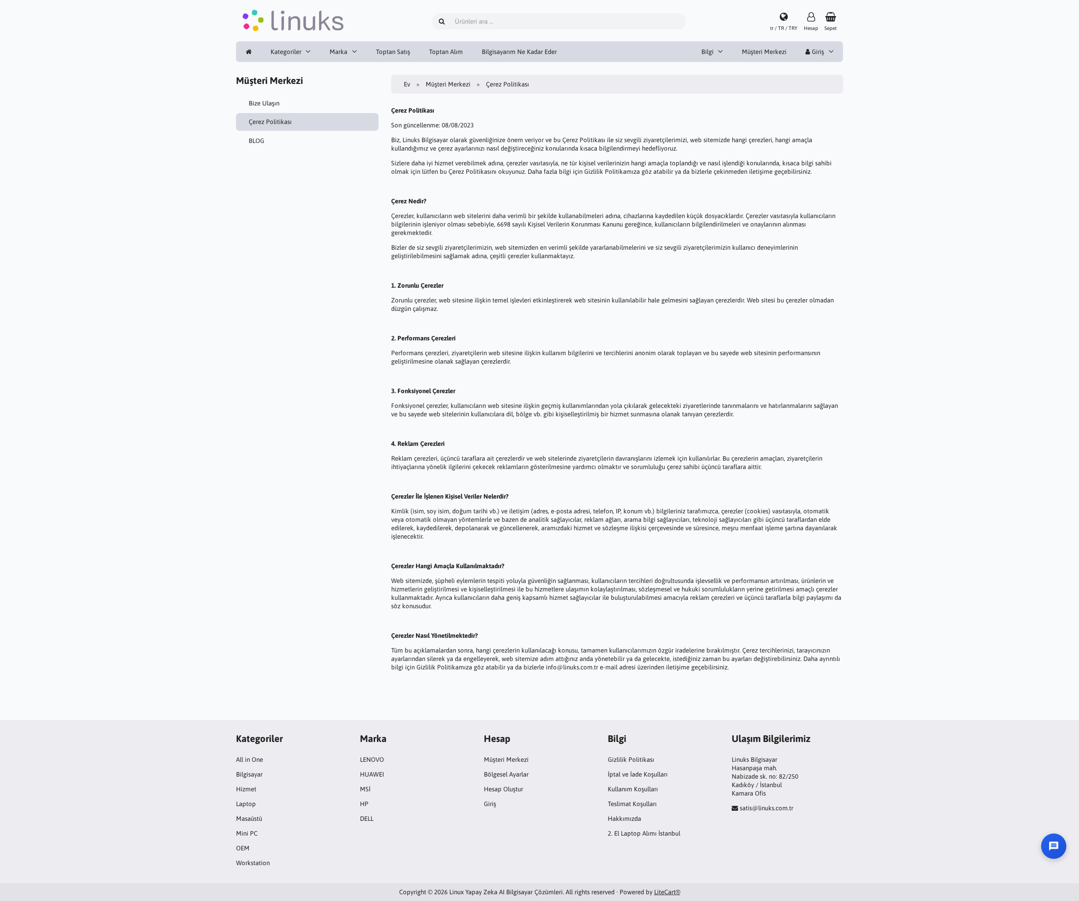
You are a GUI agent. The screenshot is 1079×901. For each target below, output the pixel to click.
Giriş (817, 51)
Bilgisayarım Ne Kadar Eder (519, 51)
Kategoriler (286, 51)
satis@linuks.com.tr (766, 808)
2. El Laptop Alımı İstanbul (644, 833)
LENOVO (372, 759)
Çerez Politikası (270, 121)
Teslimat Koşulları (632, 803)
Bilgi (707, 51)
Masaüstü (249, 818)
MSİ (365, 789)
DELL (366, 818)
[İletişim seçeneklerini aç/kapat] (1053, 846)
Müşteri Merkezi (764, 51)
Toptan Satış (393, 51)
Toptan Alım (446, 51)
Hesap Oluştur (503, 789)
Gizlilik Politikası (631, 759)
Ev (407, 84)
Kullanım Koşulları (633, 789)
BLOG (256, 140)
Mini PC (247, 833)
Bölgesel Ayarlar (506, 774)
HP (364, 803)
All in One (249, 759)
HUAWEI (372, 774)
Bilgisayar (249, 774)
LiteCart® (667, 892)
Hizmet (246, 789)
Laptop (246, 803)
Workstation (253, 862)
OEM (243, 848)
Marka (338, 51)
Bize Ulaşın (264, 103)
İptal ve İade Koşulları (638, 774)
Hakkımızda (624, 818)
